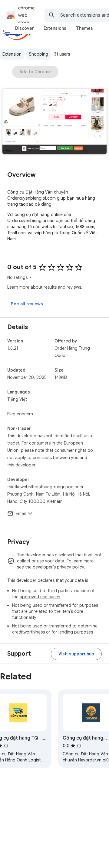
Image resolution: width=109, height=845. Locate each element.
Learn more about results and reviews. (44, 287)
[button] (54, 122)
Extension (11, 54)
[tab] (24, 28)
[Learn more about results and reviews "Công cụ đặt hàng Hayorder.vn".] (79, 745)
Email (21, 513)
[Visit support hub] (76, 654)
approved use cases (40, 596)
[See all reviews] (27, 304)
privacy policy (70, 567)
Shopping (38, 54)
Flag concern (20, 414)
